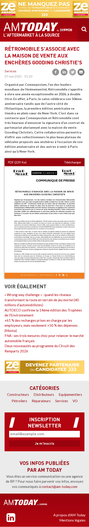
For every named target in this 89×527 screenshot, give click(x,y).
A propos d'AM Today (69, 515)
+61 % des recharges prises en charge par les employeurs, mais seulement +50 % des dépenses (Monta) (41, 325)
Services (10, 71)
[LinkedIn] (64, 72)
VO (75, 401)
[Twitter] (72, 72)
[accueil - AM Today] (37, 27)
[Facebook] (55, 72)
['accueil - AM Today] (25, 502)
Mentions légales (72, 520)
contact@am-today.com (59, 486)
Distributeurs (44, 394)
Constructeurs (18, 394)
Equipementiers (70, 394)
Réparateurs (41, 401)
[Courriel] (81, 72)
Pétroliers (19, 401)
